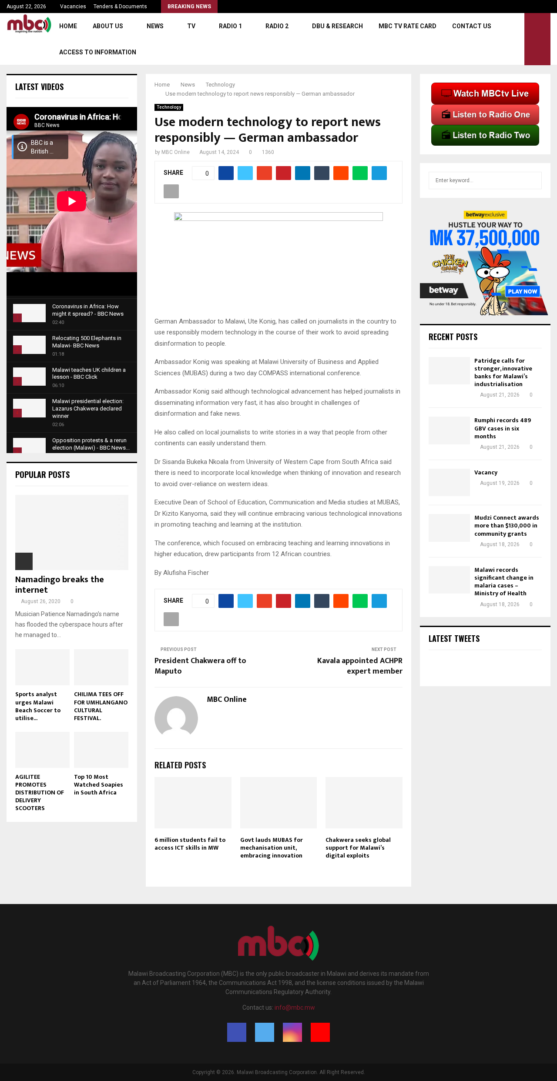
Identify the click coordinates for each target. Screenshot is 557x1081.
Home (68, 26)
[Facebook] (236, 1032)
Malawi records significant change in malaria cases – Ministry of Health (504, 582)
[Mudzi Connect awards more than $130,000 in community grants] (449, 527)
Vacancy (485, 472)
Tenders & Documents (120, 6)
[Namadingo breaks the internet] (71, 532)
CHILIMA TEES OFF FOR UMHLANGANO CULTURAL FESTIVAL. (101, 706)
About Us (108, 26)
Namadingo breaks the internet (59, 584)
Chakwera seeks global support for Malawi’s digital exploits (358, 848)
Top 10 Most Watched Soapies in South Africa (98, 784)
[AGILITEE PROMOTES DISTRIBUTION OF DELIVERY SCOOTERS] (42, 750)
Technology (169, 107)
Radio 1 (230, 26)
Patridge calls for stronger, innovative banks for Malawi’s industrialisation (503, 373)
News (155, 26)
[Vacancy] (449, 482)
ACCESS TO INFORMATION (97, 52)
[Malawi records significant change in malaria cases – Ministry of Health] (449, 580)
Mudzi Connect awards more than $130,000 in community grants (506, 525)
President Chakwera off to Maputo (200, 666)
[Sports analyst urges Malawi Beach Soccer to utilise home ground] (42, 667)
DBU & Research (337, 26)
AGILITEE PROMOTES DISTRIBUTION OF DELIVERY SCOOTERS (39, 792)
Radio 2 (277, 26)
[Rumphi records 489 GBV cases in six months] (449, 430)
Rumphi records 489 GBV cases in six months (502, 428)
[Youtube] (320, 1032)
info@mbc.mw (295, 1007)
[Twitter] (264, 1032)
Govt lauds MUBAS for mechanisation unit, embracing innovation (271, 848)
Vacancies (73, 6)
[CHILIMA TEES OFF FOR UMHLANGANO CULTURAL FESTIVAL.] (101, 667)
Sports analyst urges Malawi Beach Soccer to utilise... (37, 706)
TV (191, 26)
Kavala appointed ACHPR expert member (360, 666)
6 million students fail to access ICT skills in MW (189, 844)
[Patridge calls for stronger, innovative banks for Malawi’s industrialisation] (449, 370)
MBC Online (175, 152)
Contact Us (471, 26)
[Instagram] (292, 1032)
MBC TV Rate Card (407, 26)
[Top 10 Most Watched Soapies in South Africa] (101, 750)
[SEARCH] (533, 180)
